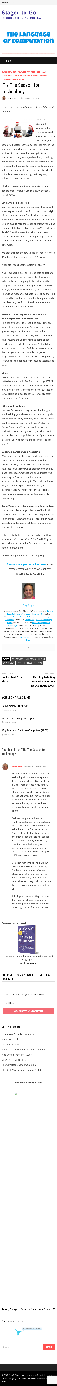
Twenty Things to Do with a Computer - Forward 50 (28, 1309)
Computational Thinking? (15, 706)
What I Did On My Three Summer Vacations (24, 1049)
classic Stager (9, 72)
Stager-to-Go (19, 12)
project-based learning (35, 75)
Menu (8, 60)
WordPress (44, 1378)
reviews (33, 963)
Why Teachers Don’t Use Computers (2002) (25, 730)
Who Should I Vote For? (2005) (17, 1054)
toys (39, 663)
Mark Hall (17, 766)
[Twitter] (28, 647)
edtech (41, 659)
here (28, 640)
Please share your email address (26, 564)
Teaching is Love (10, 1044)
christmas (31, 659)
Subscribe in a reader (13, 1321)
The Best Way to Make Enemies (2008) (22, 1069)
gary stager (8, 663)
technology (18, 79)
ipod (19, 663)
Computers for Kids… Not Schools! (20, 1034)
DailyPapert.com (26, 637)
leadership (7, 75)
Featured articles (26, 72)
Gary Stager (14, 98)
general (41, 72)
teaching (6, 79)
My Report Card (10, 1039)
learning (18, 75)
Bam (4, 1381)
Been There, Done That (14, 1059)
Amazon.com (18, 659)
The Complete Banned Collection (19, 1064)
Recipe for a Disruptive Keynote (19, 718)
